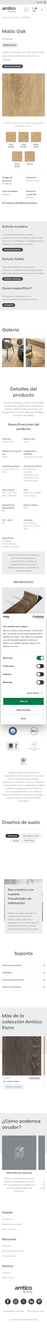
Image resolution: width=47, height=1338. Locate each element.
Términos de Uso (35, 1311)
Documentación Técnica (13, 1251)
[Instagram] (16, 1301)
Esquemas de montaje (12, 1224)
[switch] (40, 666)
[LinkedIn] (31, 1301)
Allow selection (23, 710)
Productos (14, 17)
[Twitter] (23, 1301)
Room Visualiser (9, 1229)
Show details (33, 693)
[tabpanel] (23, 965)
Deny (23, 718)
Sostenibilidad (8, 1256)
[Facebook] (8, 1301)
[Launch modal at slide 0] (20, 342)
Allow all (24, 701)
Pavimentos (7, 1219)
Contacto (8, 305)
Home (4, 17)
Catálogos (6, 1246)
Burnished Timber (11, 1081)
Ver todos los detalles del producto (19, 202)
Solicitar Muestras (12, 66)
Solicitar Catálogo (12, 279)
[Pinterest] (39, 1301)
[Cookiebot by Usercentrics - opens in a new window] (33, 617)
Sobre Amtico (8, 1278)
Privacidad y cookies (13, 1311)
